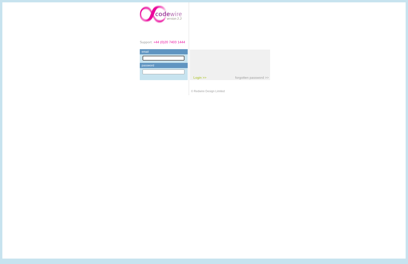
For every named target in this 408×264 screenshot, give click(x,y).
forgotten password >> (252, 77)
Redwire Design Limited (209, 91)
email (145, 51)
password (148, 65)
